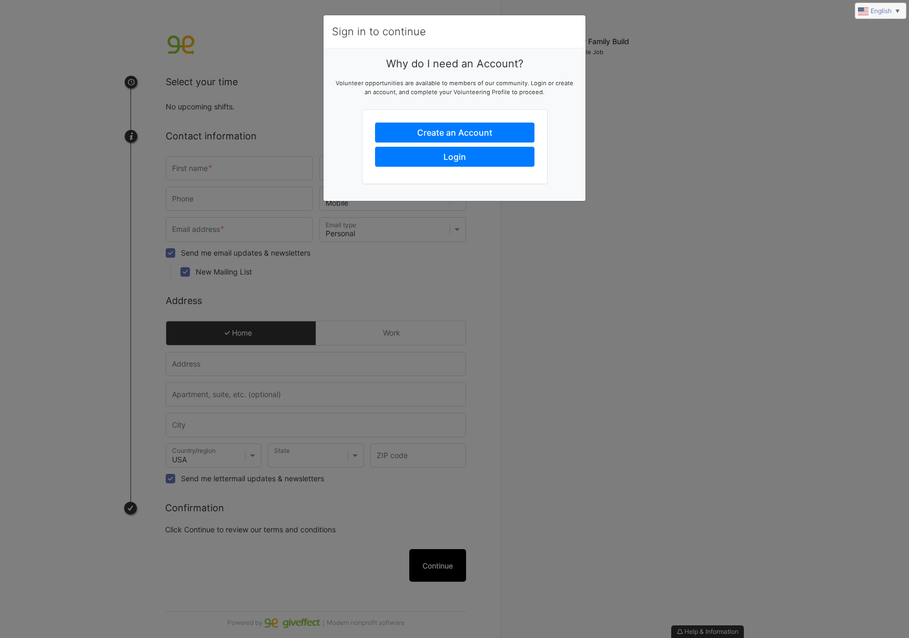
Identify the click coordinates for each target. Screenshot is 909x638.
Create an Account (454, 132)
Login (454, 156)
